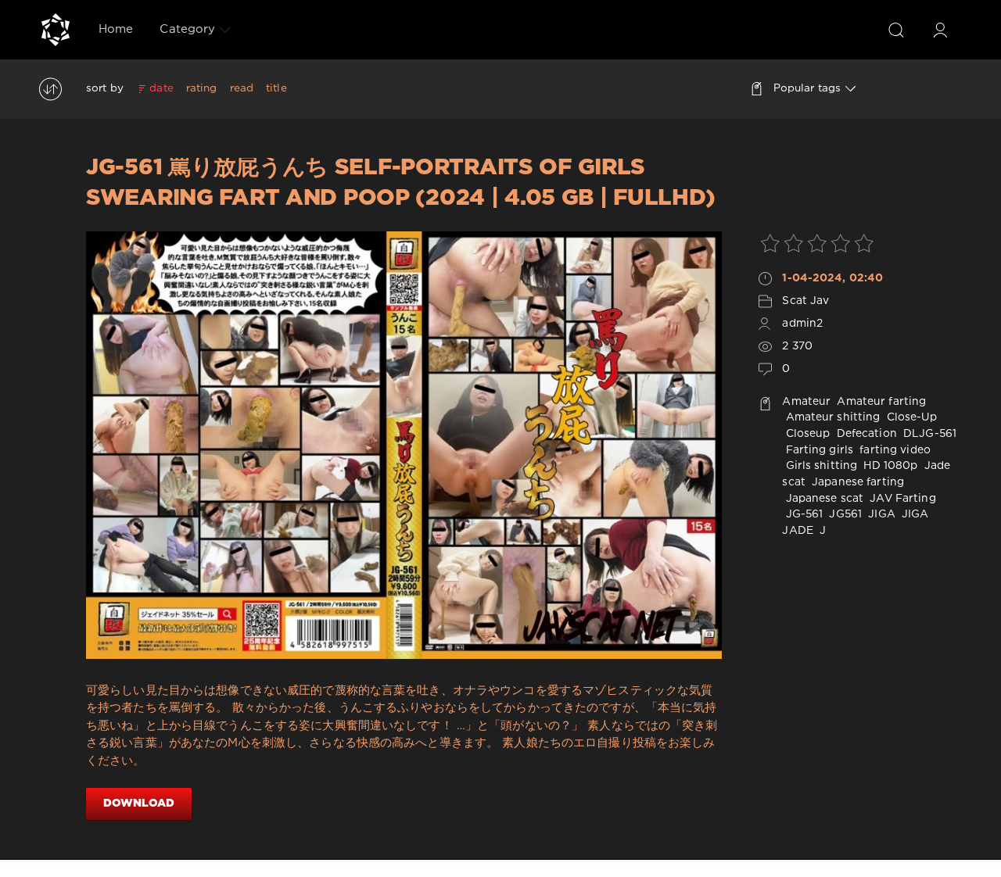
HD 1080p (888, 466)
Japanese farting (856, 482)
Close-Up (910, 417)
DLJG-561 (928, 433)
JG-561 (802, 514)
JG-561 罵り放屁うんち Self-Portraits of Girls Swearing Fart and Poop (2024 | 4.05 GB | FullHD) (400, 183)
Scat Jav (805, 301)
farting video (893, 450)
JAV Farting (900, 498)
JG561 (844, 514)
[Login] (940, 29)
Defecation (865, 433)
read (241, 88)
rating (201, 88)
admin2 (802, 323)
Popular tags (807, 88)
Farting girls (817, 450)
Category (187, 29)
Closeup (806, 433)
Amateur (806, 401)
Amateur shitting (831, 417)
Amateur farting (880, 401)
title (276, 88)
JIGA (880, 514)
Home (116, 29)
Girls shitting (819, 466)
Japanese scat (822, 498)
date (161, 88)
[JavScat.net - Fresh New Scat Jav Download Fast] (55, 29)
